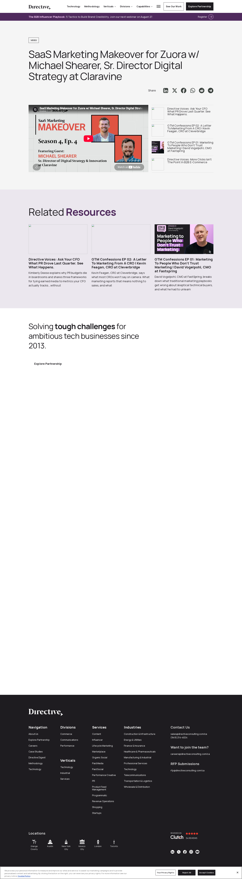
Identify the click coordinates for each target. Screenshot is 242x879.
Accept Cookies (206, 872)
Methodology (92, 6)
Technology (73, 6)
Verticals (108, 6)
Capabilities (143, 6)
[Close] (237, 872)
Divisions (125, 6)
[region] (121, 873)
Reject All (186, 872)
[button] (165, 90)
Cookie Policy (24, 876)
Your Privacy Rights (165, 872)
